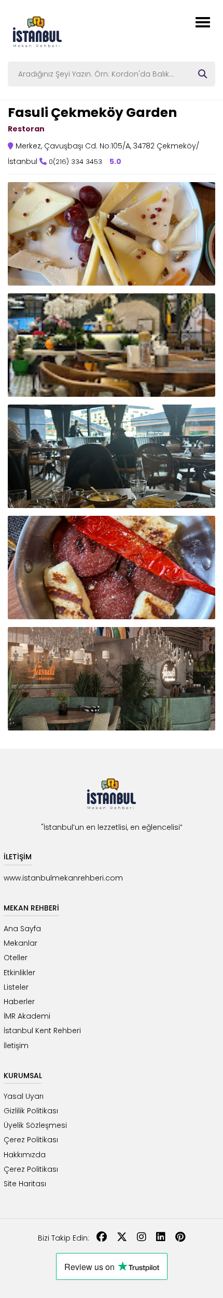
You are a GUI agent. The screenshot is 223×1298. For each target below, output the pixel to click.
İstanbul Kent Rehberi (42, 1030)
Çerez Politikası (31, 1140)
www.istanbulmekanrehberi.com (63, 878)
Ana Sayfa (22, 928)
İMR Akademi (27, 1016)
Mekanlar (20, 943)
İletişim (16, 1045)
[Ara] (202, 74)
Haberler (19, 1001)
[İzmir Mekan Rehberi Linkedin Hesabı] (160, 1238)
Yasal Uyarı (24, 1096)
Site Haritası (25, 1183)
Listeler (16, 987)
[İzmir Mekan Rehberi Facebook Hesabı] (101, 1238)
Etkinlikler (19, 972)
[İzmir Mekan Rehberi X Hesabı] (122, 1238)
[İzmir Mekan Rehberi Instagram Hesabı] (141, 1238)
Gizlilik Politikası (31, 1111)
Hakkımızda (25, 1155)
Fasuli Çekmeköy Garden (92, 112)
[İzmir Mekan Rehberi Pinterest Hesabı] (180, 1238)
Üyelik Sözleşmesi (35, 1125)
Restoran (26, 129)
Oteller (15, 957)
